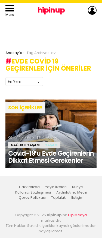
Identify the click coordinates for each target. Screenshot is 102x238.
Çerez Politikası (32, 197)
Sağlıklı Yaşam (25, 144)
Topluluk (58, 197)
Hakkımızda (29, 187)
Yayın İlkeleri (56, 187)
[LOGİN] (92, 10)
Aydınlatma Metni (71, 192)
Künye (77, 187)
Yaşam (51, 144)
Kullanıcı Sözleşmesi (33, 192)
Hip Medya (77, 215)
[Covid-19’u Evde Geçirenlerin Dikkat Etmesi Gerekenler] (51, 134)
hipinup (51, 10)
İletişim (77, 197)
